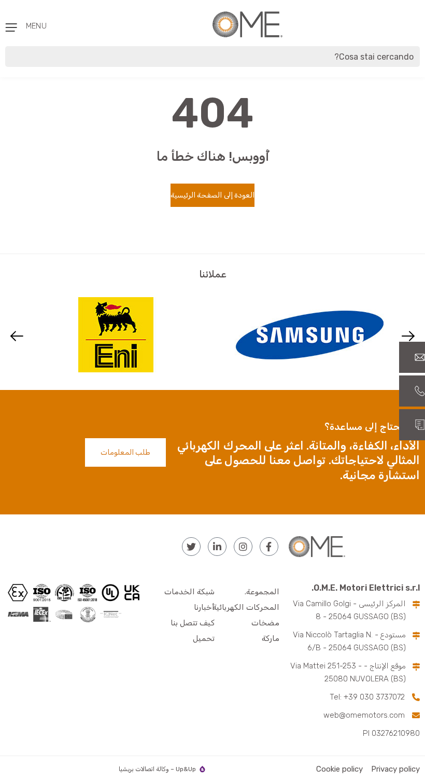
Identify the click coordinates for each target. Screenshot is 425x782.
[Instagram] (243, 546)
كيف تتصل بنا (193, 622)
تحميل (204, 638)
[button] (17, 335)
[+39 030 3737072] (412, 391)
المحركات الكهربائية (245, 607)
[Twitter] (191, 546)
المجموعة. (262, 591)
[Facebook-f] (269, 546)
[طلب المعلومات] (412, 424)
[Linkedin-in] (217, 546)
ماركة (270, 638)
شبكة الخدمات (189, 591)
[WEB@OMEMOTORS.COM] (412, 357)
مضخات (265, 622)
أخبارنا (204, 607)
